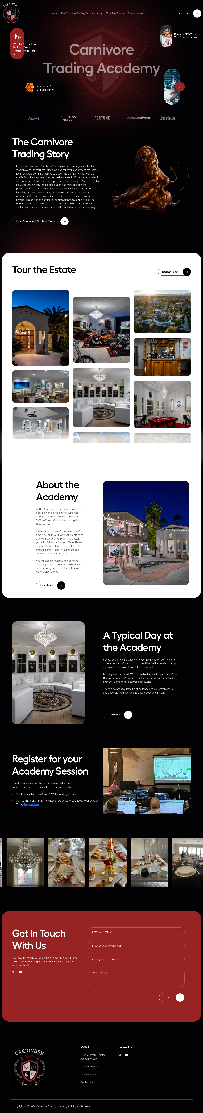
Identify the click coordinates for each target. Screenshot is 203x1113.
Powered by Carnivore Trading (46, 88)
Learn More (46, 585)
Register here (31, 804)
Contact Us (182, 13)
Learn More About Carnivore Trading (36, 221)
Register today (170, 271)
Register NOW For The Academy (185, 36)
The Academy (88, 1074)
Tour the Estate (89, 1066)
